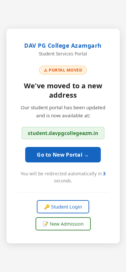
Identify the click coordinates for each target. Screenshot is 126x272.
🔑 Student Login (63, 207)
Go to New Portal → (63, 154)
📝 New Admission (63, 224)
